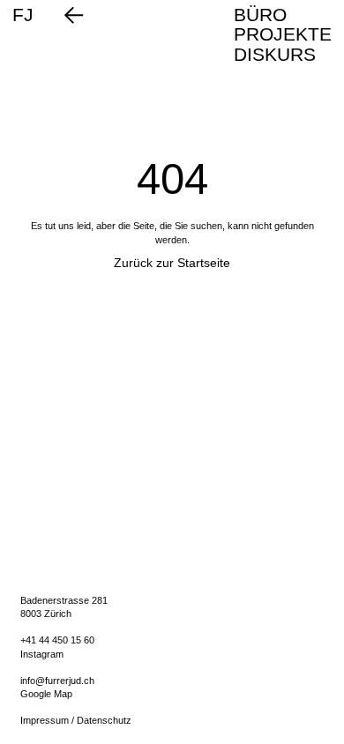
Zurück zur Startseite (172, 263)
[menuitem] (283, 15)
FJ (23, 15)
